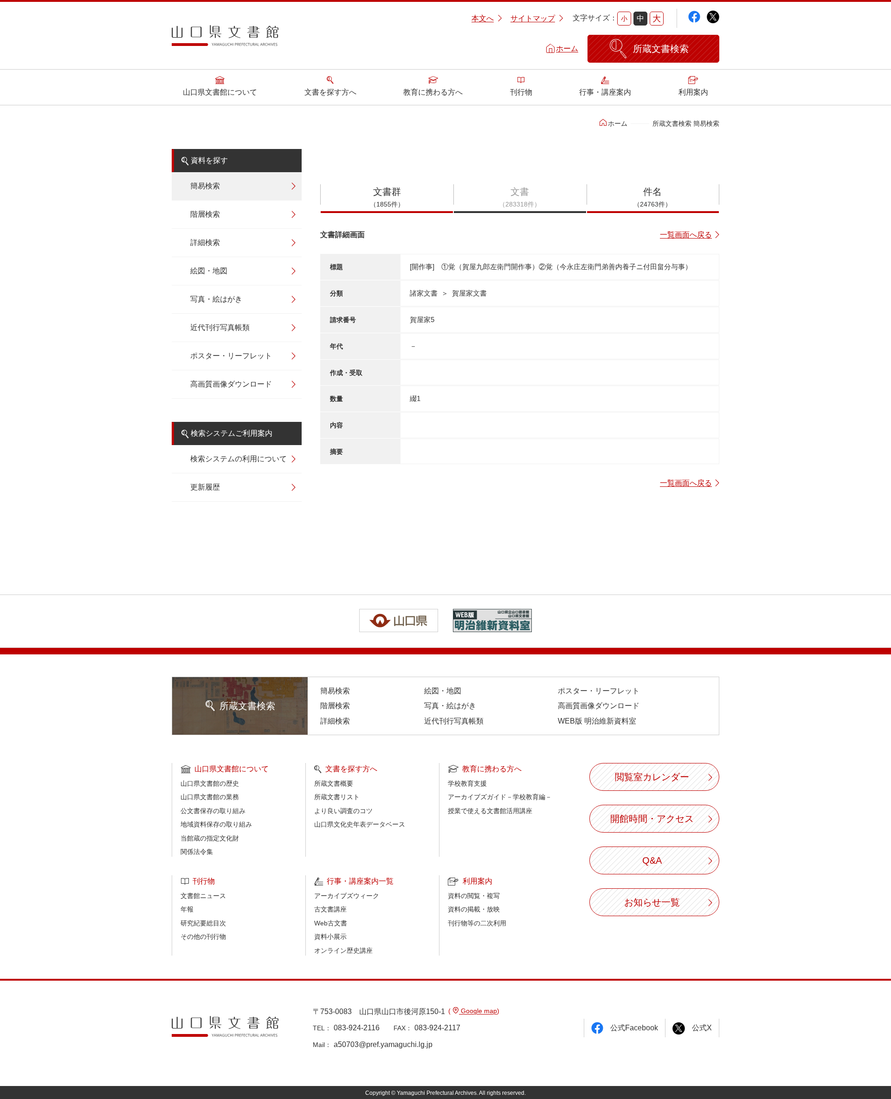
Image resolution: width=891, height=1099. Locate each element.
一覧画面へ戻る (686, 235)
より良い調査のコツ (343, 811)
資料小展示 (330, 936)
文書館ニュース (203, 895)
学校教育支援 (467, 783)
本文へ (482, 18)
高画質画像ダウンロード (231, 384)
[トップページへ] (225, 39)
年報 (187, 909)
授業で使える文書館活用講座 (490, 811)
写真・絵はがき (216, 299)
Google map (478, 1011)
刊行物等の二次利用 (477, 923)
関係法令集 (197, 851)
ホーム (567, 48)
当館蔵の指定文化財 (210, 838)
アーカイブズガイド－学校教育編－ (500, 797)
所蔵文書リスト (337, 797)
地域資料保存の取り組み (216, 824)
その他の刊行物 (203, 936)
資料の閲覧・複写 (474, 895)
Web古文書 (330, 923)
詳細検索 (205, 242)
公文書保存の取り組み (213, 811)
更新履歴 (205, 487)
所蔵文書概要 (333, 783)
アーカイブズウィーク (346, 895)
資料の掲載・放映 (474, 909)
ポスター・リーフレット (231, 356)
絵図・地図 (208, 271)
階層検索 (205, 214)
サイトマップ (532, 18)
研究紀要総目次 (203, 923)
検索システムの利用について (238, 459)
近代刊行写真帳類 (220, 327)
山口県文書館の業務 (210, 797)
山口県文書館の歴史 (210, 783)
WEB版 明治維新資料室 (597, 721)
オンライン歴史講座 (343, 950)
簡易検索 (205, 186)
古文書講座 (330, 909)
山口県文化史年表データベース (359, 824)
